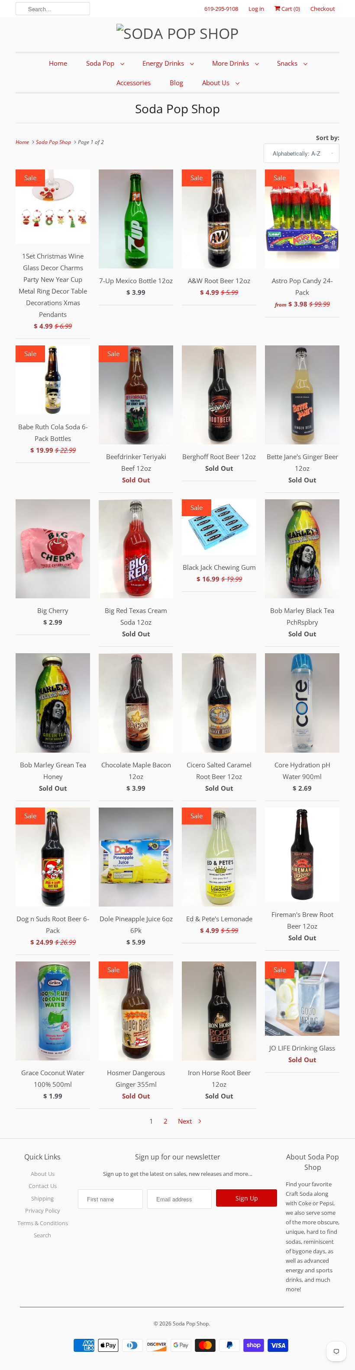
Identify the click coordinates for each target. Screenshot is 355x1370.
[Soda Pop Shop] (177, 33)
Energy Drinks (164, 63)
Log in (256, 9)
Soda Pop (101, 63)
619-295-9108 (221, 9)
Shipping (42, 1198)
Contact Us (43, 1186)
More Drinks (231, 63)
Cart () (290, 9)
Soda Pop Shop (177, 108)
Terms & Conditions (42, 1223)
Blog (176, 82)
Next (186, 1121)
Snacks (288, 63)
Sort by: (327, 138)
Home (58, 63)
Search (42, 1235)
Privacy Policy (42, 1210)
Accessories (133, 82)
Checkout (322, 9)
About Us (216, 82)
